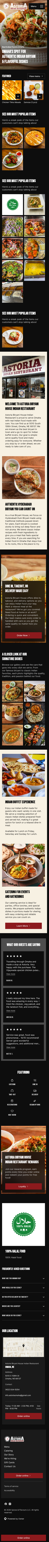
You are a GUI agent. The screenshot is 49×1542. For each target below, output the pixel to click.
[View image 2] (34, 137)
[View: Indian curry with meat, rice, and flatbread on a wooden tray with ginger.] (34, 691)
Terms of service (11, 1486)
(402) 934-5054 (12, 1390)
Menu (33, 6)
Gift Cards (9, 1462)
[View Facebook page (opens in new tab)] (5, 1503)
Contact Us (9, 1466)
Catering (8, 1450)
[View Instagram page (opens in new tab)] (9, 1503)
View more (10, 974)
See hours (38, 1407)
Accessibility (9, 1490)
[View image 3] (12, 159)
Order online (23, 1416)
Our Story (9, 1454)
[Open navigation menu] (41, 6)
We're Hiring (10, 1458)
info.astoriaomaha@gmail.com (18, 1396)
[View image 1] (12, 137)
